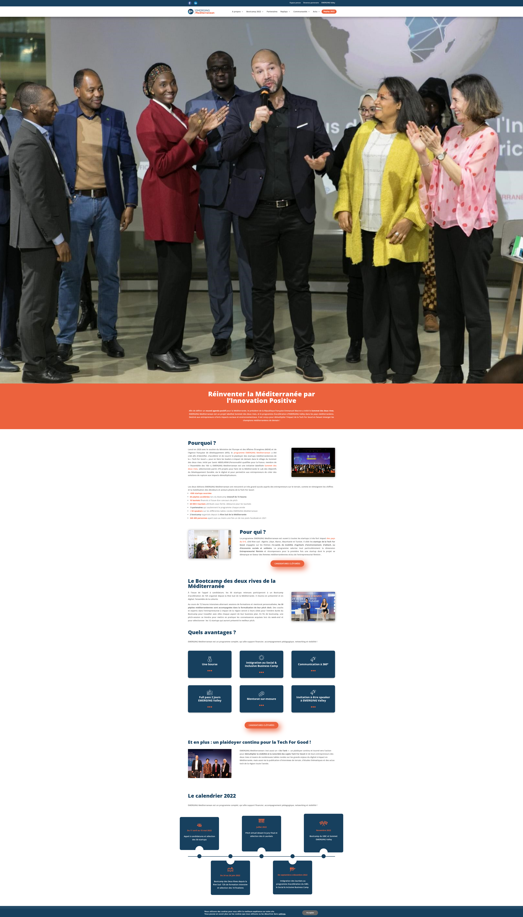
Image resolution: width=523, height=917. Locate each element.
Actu (315, 11)
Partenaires (272, 11)
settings (282, 914)
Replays (284, 11)
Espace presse (295, 2)
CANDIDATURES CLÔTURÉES (287, 563)
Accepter (310, 912)
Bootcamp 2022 (253, 11)
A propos (236, 11)
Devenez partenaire (311, 2)
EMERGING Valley (328, 2)
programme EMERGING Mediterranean (252, 452)
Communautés (300, 11)
